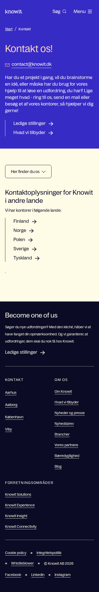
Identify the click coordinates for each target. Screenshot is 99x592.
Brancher (62, 434)
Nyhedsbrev (64, 424)
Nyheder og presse (70, 413)
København (14, 417)
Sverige (21, 248)
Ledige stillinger (29, 123)
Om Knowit (63, 391)
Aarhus (10, 392)
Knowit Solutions (18, 494)
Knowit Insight (16, 516)
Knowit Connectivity (21, 526)
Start (8, 29)
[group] (60, 11)
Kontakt (25, 29)
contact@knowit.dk (32, 64)
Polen (19, 239)
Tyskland (22, 257)
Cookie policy (15, 553)
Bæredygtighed (67, 456)
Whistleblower (22, 563)
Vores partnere (66, 445)
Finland (21, 221)
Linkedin (37, 575)
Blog (58, 466)
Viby (8, 429)
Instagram (63, 575)
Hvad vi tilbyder (29, 132)
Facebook (13, 575)
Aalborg (11, 405)
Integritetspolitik (49, 553)
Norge (19, 230)
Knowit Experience (20, 505)
